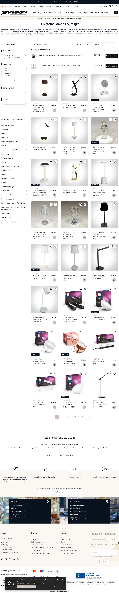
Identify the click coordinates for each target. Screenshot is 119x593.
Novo (11, 6)
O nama (68, 6)
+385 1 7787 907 (76, 510)
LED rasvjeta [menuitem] (58, 12)
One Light (15, 75)
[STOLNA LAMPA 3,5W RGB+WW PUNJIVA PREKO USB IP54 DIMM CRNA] (114, 237)
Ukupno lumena (7, 158)
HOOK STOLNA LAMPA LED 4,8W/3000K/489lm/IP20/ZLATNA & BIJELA (61, 55)
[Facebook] (2, 559)
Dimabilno (5, 190)
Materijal (4, 137)
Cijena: (5, 99)
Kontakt (82, 2)
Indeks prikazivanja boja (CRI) (11, 166)
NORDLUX (15, 71)
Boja (3, 133)
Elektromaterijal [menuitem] (37, 12)
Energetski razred (7, 125)
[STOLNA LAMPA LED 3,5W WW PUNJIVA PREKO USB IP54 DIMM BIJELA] (84, 280)
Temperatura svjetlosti (9, 149)
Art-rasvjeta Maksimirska (69, 550)
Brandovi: (7, 64)
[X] (10, 559)
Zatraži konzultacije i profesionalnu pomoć (59, 455)
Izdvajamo (15, 92)
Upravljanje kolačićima (38, 550)
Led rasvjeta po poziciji (15, 55)
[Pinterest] (18, 559)
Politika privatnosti (37, 545)
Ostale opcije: (8, 88)
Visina (3, 162)
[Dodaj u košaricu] (84, 110)
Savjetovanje (49, 6)
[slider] (3, 104)
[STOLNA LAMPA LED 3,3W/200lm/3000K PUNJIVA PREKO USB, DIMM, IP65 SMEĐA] (54, 110)
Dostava (63, 542)
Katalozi (40, 6)
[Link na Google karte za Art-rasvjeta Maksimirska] (107, 502)
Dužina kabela (6, 194)
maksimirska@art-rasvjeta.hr (78, 511)
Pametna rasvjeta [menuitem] (69, 12)
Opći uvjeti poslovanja (38, 542)
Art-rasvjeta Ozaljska (67, 553)
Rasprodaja (59, 6)
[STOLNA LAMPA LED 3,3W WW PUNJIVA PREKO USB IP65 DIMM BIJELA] (84, 152)
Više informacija (112, 66)
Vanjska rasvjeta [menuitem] (94, 12)
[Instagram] (6, 559)
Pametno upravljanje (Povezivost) (13, 203)
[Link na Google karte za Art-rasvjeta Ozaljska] (48, 502)
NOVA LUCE (15, 73)
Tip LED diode (6, 217)
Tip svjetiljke (5, 213)
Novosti (17, 6)
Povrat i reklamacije (67, 545)
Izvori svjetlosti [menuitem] (48, 12)
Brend (3, 174)
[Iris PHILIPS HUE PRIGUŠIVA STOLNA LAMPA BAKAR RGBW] (84, 364)
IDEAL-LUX (15, 68)
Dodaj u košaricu (112, 56)
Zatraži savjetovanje (60, 492)
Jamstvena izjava (66, 547)
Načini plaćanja (65, 539)
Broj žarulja (5, 154)
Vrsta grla (4, 129)
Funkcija (4, 145)
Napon (3, 182)
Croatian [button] (76, 6)
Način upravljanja (7, 199)
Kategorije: (7, 50)
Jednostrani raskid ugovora (40, 553)
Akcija (3, 6)
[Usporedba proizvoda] (51, 77)
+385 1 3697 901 (73, 2)
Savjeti (25, 6)
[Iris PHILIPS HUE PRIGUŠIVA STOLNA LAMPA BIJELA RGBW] (54, 364)
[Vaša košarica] (117, 6)
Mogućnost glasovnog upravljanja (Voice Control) (13, 208)
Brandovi (32, 6)
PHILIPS (15, 77)
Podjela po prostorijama (10, 141)
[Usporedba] (113, 6)
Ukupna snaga (6, 170)
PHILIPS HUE (66, 315)
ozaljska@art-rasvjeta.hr (18, 511)
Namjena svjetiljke (8, 186)
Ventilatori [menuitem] (104, 12)
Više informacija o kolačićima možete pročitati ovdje (30, 583)
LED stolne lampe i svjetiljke (14, 57)
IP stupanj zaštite (7, 178)
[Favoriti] (110, 6)
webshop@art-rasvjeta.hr (56, 2)
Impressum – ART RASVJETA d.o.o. (42, 547)
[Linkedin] (14, 559)
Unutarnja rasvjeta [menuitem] (82, 12)
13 (82, 417)
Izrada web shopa (55, 591)
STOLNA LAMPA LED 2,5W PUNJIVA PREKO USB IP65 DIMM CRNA (60, 65)
